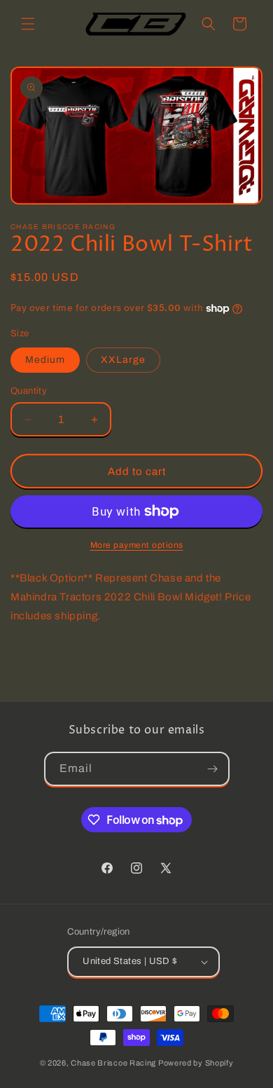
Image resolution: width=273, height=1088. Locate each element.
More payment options (136, 545)
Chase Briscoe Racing (113, 1063)
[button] (28, 23)
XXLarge (123, 359)
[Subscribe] (212, 769)
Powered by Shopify (196, 1063)
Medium (45, 359)
